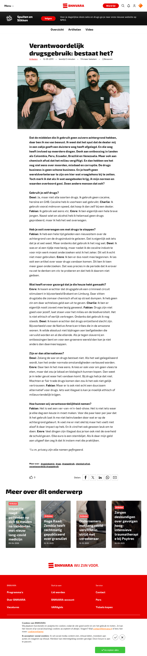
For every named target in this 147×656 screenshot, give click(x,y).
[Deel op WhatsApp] (107, 477)
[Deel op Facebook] (85, 477)
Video (89, 29)
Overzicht (57, 29)
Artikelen (74, 29)
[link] (48, 463)
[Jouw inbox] (128, 5)
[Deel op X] (93, 477)
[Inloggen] (134, 5)
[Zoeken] (123, 5)
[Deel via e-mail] (115, 477)
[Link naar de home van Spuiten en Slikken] (9, 18)
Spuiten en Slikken (25, 18)
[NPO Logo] (140, 5)
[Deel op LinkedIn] (100, 477)
